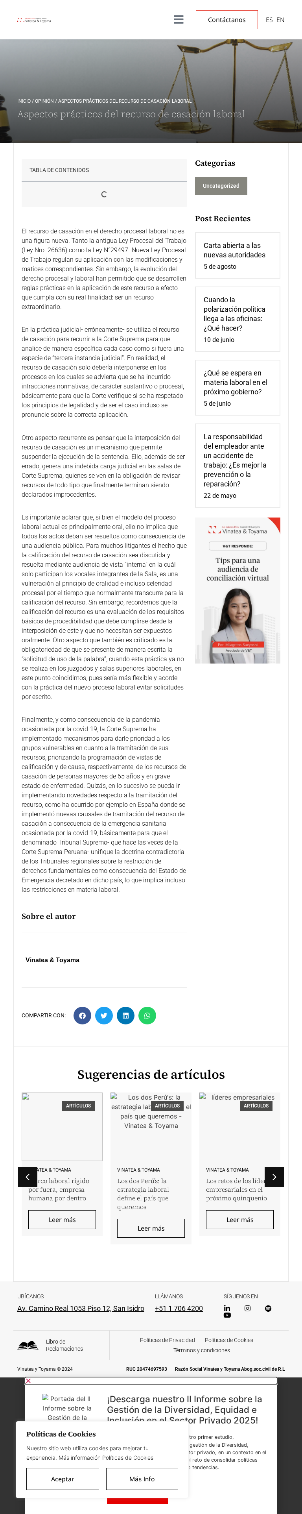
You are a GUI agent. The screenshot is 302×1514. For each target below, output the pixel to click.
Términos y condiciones (201, 1350)
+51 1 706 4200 (179, 1308)
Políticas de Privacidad (167, 1340)
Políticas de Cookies (229, 1340)
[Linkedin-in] (227, 1308)
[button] (82, 1015)
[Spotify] (268, 1308)
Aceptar (62, 1479)
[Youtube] (227, 1315)
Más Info (142, 1479)
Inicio (24, 101)
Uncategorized (221, 186)
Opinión (44, 101)
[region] (102, 1459)
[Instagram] (247, 1308)
